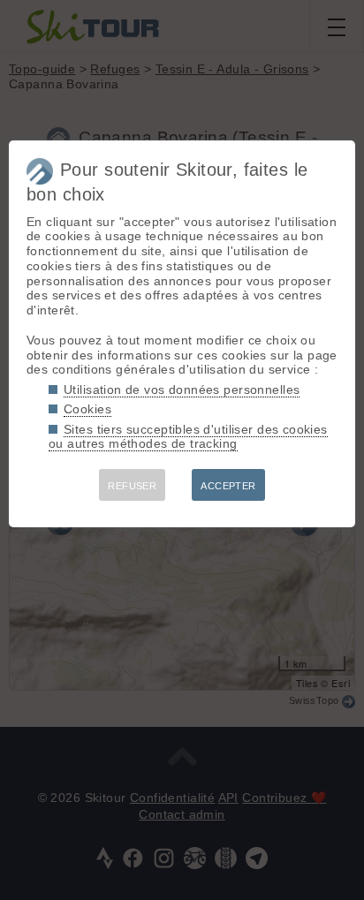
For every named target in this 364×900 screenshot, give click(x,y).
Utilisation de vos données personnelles (182, 389)
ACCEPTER (228, 485)
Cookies (87, 409)
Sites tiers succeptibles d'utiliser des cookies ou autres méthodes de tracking (188, 436)
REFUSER (132, 485)
